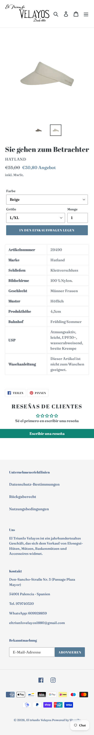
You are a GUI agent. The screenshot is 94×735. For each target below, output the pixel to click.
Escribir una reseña (47, 433)
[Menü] (86, 13)
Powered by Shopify (66, 720)
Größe (11, 209)
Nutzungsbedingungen (29, 509)
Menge (72, 209)
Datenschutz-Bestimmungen (34, 484)
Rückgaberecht (22, 496)
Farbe (10, 191)
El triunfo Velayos (38, 720)
